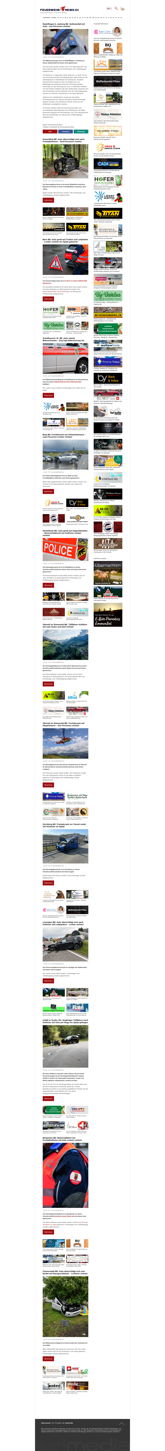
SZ (103, 17)
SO (101, 17)
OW (93, 17)
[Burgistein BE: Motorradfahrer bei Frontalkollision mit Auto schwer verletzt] (65, 1175)
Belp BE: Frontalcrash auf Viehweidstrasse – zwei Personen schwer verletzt (64, 435)
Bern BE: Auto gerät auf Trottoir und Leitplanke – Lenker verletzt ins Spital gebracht (65, 240)
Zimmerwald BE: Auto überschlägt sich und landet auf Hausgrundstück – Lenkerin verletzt (65, 1272)
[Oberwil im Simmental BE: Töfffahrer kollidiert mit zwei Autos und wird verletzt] (65, 645)
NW (90, 17)
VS (116, 17)
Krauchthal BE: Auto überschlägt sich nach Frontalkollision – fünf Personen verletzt (64, 140)
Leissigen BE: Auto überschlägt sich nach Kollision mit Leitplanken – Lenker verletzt (63, 923)
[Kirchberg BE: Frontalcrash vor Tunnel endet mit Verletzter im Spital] (65, 846)
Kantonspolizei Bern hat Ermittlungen (56, 291)
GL (77, 17)
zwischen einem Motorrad (64, 1216)
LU (85, 17)
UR (111, 17)
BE (65, 17)
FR (72, 17)
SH (98, 17)
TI (108, 17)
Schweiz (53, 17)
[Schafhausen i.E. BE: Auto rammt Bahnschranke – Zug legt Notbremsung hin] (65, 358)
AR (61, 17)
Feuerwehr (46, 17)
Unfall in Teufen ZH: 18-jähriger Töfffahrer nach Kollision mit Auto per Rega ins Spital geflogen (65, 1021)
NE (87, 17)
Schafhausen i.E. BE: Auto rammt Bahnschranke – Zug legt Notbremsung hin (63, 339)
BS (70, 17)
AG (58, 17)
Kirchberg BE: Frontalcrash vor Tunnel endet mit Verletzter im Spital (64, 825)
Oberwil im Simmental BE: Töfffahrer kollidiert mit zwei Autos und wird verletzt (65, 625)
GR (80, 17)
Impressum (46, 1423)
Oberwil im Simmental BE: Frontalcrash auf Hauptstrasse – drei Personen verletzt (63, 724)
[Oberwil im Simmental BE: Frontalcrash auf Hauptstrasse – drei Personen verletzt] (65, 743)
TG (106, 17)
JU (82, 17)
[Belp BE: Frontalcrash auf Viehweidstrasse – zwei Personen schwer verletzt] (65, 455)
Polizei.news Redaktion (57, 57)
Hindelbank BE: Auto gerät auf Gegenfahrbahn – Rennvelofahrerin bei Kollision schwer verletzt (65, 533)
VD (113, 17)
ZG (121, 17)
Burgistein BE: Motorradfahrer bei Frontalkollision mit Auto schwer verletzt (62, 1139)
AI (63, 17)
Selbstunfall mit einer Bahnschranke (67, 382)
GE (75, 17)
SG (96, 17)
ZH (118, 17)
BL (67, 17)
